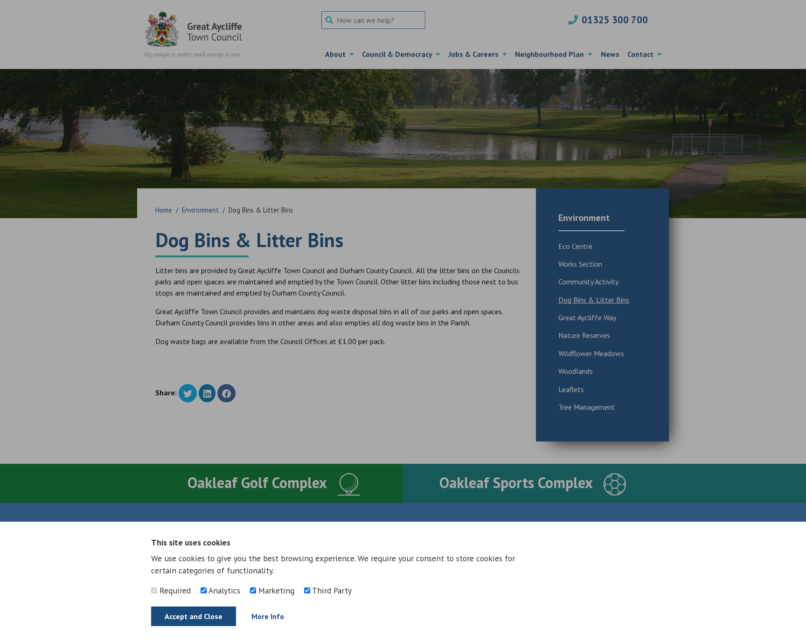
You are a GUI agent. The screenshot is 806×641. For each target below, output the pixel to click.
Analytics (223, 590)
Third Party (331, 590)
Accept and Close (193, 616)
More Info (267, 616)
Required (174, 590)
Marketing (275, 590)
